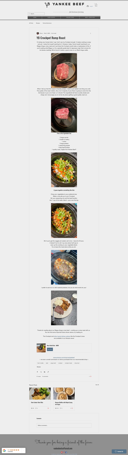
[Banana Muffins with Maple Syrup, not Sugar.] (64, 394)
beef (47, 363)
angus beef (53, 363)
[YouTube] (62, 452)
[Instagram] (64, 452)
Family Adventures (47, 23)
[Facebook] (66, 452)
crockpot (60, 363)
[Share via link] (48, 372)
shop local (77, 363)
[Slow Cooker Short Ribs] (40, 394)
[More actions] (90, 33)
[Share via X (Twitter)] (41, 372)
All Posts (31, 23)
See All (97, 384)
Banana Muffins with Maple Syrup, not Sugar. (64, 403)
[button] (96, 5)
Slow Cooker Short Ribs (37, 402)
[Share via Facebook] (37, 372)
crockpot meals (68, 363)
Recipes (38, 23)
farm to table (40, 363)
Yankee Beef (69, 4)
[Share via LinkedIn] (44, 372)
